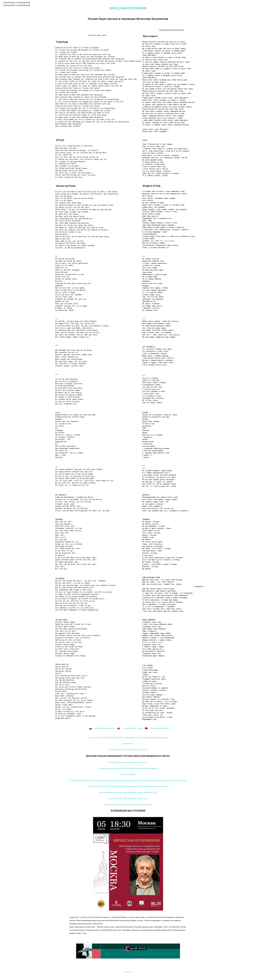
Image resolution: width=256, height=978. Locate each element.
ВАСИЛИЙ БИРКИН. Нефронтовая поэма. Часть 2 (128, 762)
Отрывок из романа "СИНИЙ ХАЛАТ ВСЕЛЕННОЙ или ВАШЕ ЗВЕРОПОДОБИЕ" (128, 768)
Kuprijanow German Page (159, 728)
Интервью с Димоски (128, 774)
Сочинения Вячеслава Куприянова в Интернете (128, 750)
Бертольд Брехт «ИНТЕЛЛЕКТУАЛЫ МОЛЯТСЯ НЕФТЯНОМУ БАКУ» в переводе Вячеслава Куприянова (128, 738)
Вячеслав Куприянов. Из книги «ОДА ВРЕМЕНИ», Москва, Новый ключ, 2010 (128, 793)
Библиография (128, 744)
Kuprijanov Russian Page (104, 728)
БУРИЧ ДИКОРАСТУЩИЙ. (128, 780)
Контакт (128, 972)
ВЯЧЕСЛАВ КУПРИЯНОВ (128, 8)
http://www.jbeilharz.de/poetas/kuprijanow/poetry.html (128, 799)
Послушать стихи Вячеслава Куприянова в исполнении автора (128, 805)
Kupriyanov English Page (131, 728)
